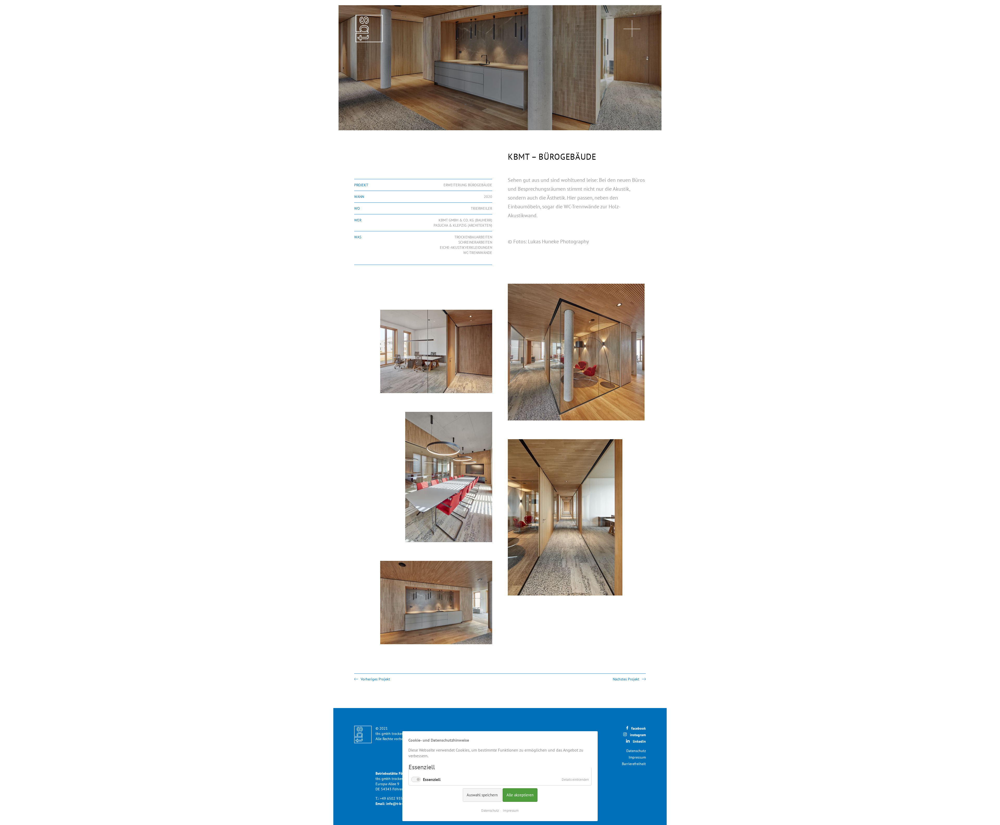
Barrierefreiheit (634, 763)
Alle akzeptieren (520, 794)
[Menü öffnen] (632, 28)
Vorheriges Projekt (375, 679)
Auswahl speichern (482, 794)
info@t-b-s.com (398, 803)
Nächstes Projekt (626, 679)
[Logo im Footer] (363, 734)
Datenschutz (636, 750)
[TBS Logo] (369, 28)
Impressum (637, 757)
